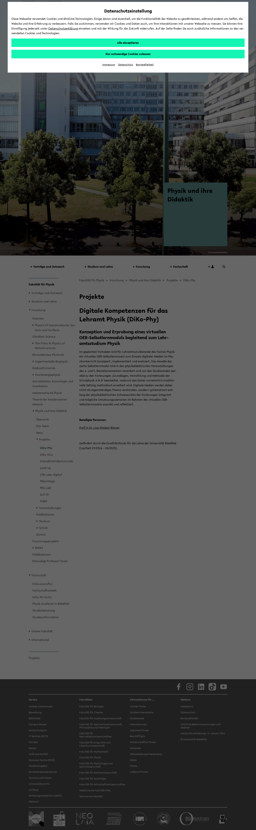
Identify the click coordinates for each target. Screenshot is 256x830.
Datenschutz (125, 64)
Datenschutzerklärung (63, 28)
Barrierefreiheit (145, 64)
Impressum (108, 64)
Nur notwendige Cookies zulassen (128, 54)
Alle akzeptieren (128, 43)
